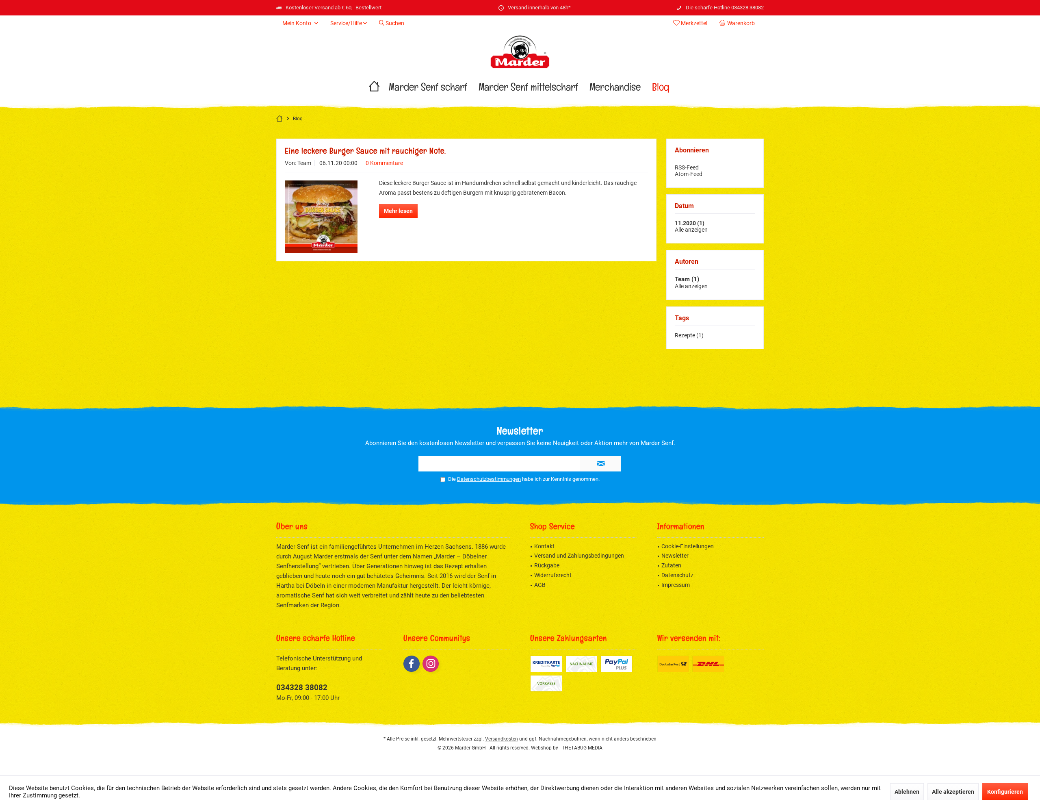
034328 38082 (301, 687)
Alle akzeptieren (953, 791)
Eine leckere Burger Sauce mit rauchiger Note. (365, 152)
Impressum (675, 585)
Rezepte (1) (689, 335)
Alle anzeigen (691, 229)
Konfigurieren (1005, 791)
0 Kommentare (384, 163)
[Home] (374, 89)
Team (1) (687, 279)
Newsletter (675, 555)
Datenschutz (677, 575)
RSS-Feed (687, 167)
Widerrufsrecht (553, 575)
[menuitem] (738, 23)
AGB (540, 585)
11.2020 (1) (689, 223)
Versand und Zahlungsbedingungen (579, 555)
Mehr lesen (398, 211)
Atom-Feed (688, 174)
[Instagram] (430, 664)
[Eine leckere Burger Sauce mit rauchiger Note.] (321, 216)
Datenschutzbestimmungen (489, 479)
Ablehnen (907, 791)
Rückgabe (546, 565)
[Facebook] (411, 664)
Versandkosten (501, 739)
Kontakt (544, 546)
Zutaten (671, 565)
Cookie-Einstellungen (687, 546)
